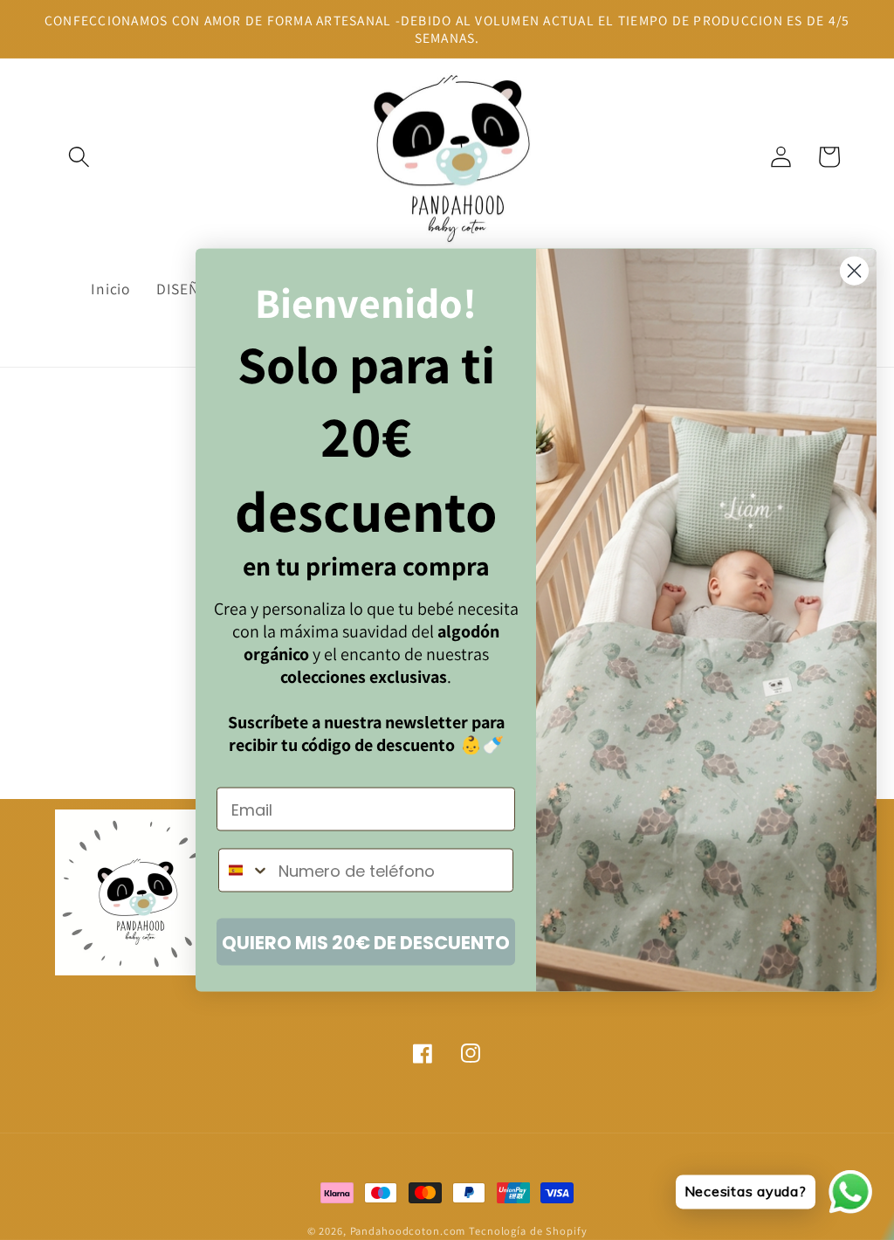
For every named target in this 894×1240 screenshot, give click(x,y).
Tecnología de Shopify (528, 1230)
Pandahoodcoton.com (408, 1230)
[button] (79, 157)
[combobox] (244, 871)
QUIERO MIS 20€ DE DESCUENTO (366, 941)
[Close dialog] (854, 271)
